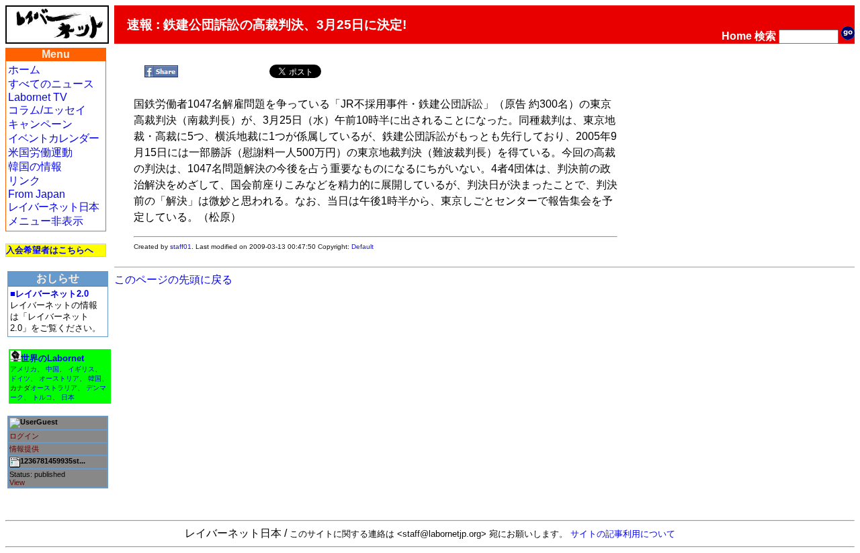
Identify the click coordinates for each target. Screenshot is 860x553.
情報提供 (24, 449)
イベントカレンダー (53, 138)
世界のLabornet (52, 358)
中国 (52, 369)
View (17, 482)
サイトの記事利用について (622, 534)
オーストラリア (53, 388)
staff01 (180, 246)
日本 (68, 397)
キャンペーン (40, 124)
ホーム (24, 69)
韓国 (94, 378)
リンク (24, 180)
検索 (765, 36)
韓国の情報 (35, 166)
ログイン (24, 436)
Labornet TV (37, 97)
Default (362, 246)
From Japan (36, 194)
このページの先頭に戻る (173, 279)
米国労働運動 (40, 152)
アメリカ (23, 369)
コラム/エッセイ (47, 110)
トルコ (42, 397)
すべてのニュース (51, 83)
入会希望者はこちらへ (49, 250)
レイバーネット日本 (53, 207)
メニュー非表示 (45, 221)
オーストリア (59, 378)
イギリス (81, 369)
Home (737, 36)
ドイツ (20, 378)
